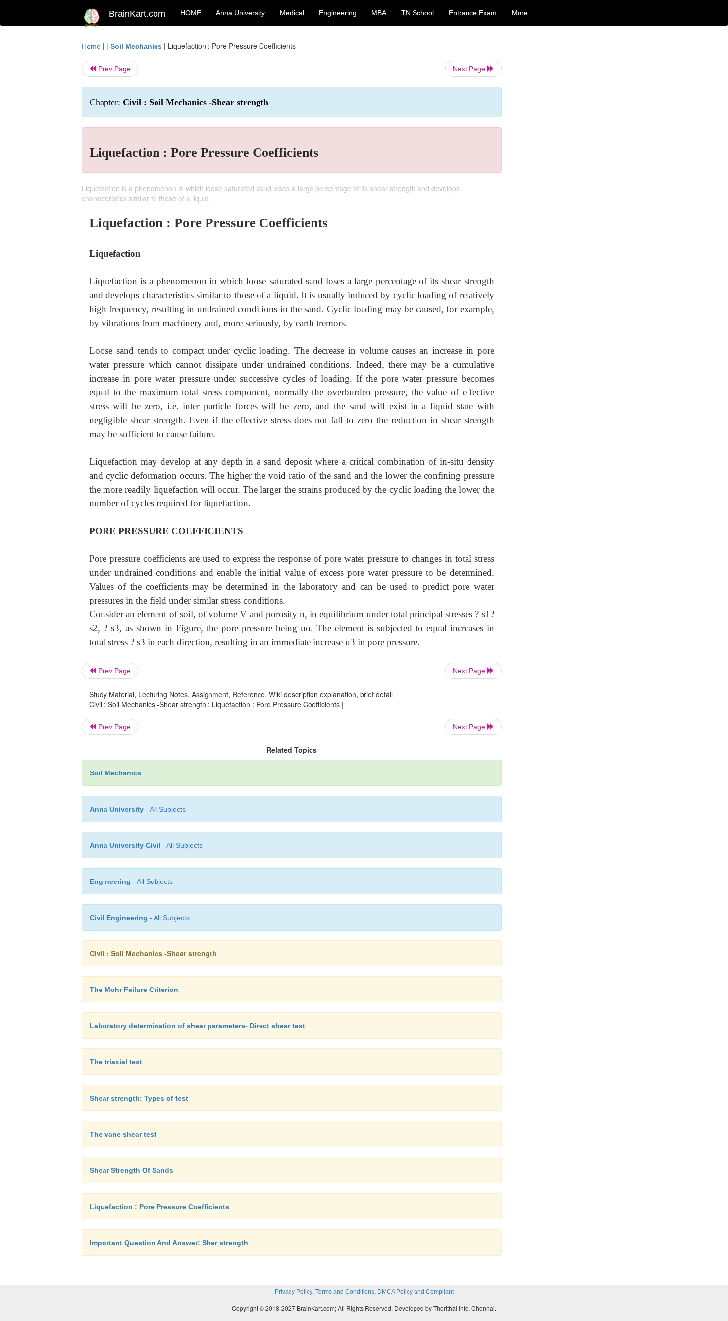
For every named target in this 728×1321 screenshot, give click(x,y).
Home (91, 46)
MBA (378, 13)
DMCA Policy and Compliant (415, 1291)
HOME (190, 13)
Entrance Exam (473, 13)
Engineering (338, 13)
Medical (292, 13)
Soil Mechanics (136, 46)
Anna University (240, 13)
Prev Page (113, 69)
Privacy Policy (293, 1291)
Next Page (470, 69)
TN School (417, 13)
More (520, 13)
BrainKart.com (137, 14)
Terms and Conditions (344, 1291)
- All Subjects (138, 809)
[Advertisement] (582, 189)
